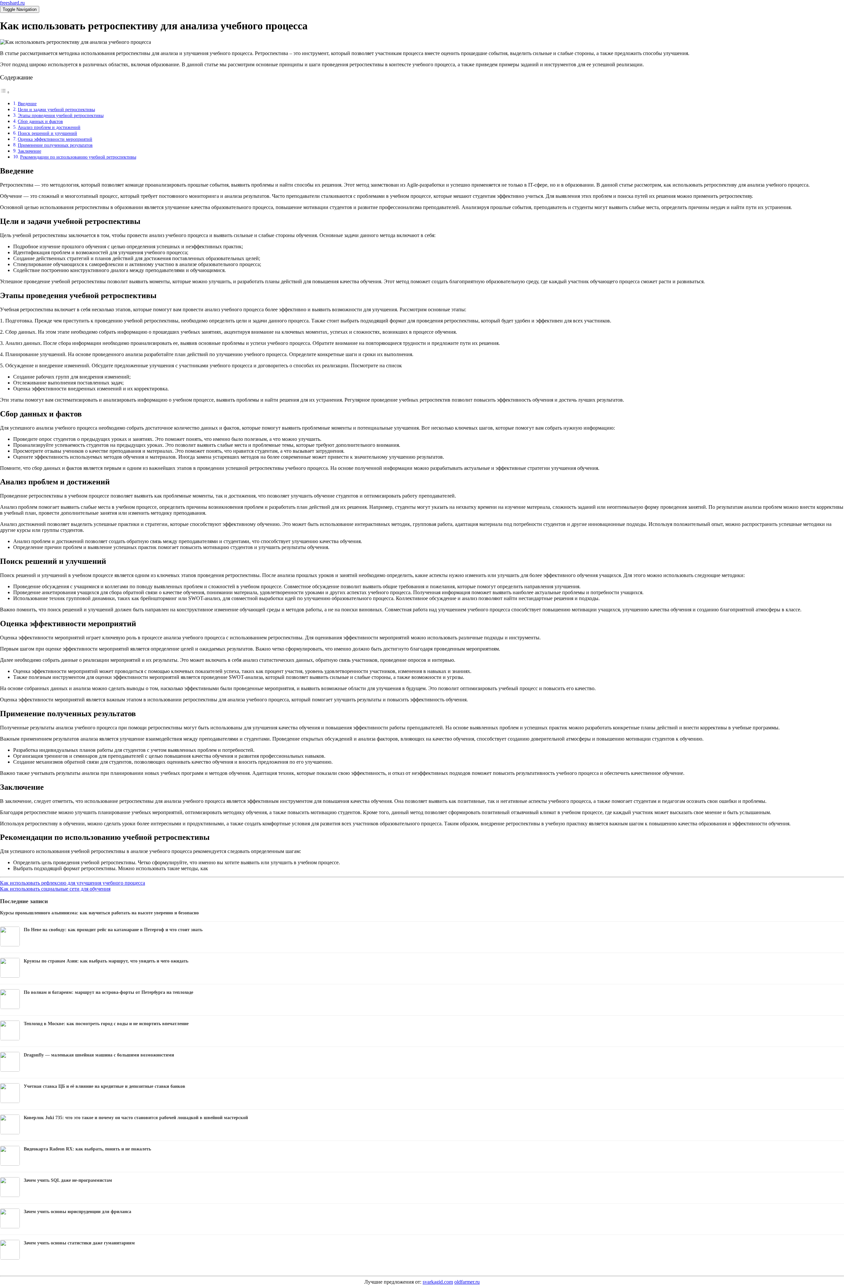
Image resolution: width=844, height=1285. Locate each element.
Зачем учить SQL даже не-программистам (68, 1180)
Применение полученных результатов (55, 145)
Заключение (29, 151)
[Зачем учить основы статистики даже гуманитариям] (10, 1258)
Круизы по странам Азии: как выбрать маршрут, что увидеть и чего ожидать (106, 961)
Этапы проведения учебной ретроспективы (61, 115)
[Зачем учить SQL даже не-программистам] (10, 1195)
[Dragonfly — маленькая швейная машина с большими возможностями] (10, 1070)
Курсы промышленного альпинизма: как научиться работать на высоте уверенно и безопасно (99, 912)
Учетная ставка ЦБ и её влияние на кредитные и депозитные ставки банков (104, 1086)
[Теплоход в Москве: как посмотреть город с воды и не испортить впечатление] (10, 1038)
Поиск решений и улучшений (47, 133)
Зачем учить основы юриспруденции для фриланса (77, 1211)
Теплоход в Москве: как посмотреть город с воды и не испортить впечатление (106, 1023)
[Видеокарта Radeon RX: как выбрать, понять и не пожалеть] (10, 1164)
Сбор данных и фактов (40, 121)
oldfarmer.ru (467, 1282)
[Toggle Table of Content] (5, 92)
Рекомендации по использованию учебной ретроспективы (78, 157)
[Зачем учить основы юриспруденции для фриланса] (10, 1226)
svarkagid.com (438, 1282)
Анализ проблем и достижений (49, 127)
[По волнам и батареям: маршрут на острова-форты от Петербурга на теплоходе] (10, 1007)
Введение (27, 103)
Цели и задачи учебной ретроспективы (56, 109)
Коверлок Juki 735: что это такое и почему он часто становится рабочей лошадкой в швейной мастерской (136, 1117)
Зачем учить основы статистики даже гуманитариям (79, 1242)
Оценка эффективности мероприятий (55, 139)
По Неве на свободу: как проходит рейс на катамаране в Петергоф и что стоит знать (113, 929)
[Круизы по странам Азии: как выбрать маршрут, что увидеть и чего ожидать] (10, 976)
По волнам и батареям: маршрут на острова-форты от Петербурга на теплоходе (108, 992)
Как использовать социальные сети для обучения (55, 889)
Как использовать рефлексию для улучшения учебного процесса (72, 883)
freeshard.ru (12, 3)
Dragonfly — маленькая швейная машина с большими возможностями (99, 1055)
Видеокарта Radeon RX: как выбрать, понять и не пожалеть (87, 1149)
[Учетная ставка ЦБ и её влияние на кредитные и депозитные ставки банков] (10, 1101)
